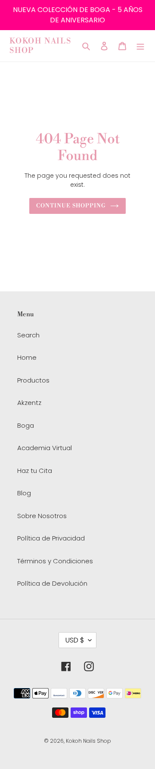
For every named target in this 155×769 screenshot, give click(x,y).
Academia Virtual (44, 447)
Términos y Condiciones (55, 560)
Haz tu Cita (34, 470)
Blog (24, 492)
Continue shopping (71, 205)
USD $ (74, 640)
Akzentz (29, 402)
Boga (25, 425)
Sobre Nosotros (42, 515)
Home (27, 357)
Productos (33, 380)
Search (28, 335)
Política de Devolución (52, 583)
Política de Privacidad (51, 538)
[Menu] (140, 46)
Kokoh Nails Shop (40, 46)
